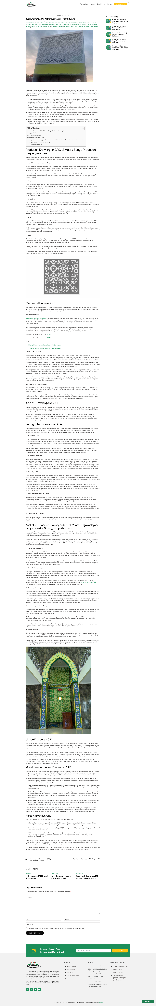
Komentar (30, 898)
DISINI (49, 334)
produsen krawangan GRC (89, 582)
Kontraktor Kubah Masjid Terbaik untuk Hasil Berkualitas (120, 34)
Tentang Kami (84, 4)
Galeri (99, 4)
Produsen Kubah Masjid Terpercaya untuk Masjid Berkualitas (120, 47)
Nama (29, 919)
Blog (104, 4)
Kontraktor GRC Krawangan (33, 24)
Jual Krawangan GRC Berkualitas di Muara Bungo (50, 18)
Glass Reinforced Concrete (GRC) (36, 318)
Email (67, 919)
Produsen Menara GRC (70, 26)
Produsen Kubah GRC (57, 26)
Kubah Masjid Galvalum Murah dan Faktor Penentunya (119, 28)
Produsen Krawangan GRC (43, 26)
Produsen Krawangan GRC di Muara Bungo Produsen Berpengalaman (47, 131)
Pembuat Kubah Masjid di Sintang (84, 859)
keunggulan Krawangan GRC (36, 137)
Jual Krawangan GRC (51, 22)
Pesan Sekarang (120, 4)
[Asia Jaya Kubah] (31, 5)
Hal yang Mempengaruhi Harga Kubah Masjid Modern (44, 345)
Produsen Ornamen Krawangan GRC (88, 26)
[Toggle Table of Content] (82, 128)
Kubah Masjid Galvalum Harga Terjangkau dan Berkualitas (119, 41)
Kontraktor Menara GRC (62, 24)
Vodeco (101, 1002)
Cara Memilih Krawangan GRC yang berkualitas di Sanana (42, 859)
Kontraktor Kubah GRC (48, 24)
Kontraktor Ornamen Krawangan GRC (80, 24)
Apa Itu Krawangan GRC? (35, 135)
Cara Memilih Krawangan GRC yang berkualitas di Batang (87, 877)
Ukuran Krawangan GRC (37, 141)
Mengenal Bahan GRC (34, 133)
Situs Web (30, 924)
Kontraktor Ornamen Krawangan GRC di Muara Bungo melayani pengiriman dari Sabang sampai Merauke (57, 139)
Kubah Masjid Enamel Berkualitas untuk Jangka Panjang (120, 21)
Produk (93, 4)
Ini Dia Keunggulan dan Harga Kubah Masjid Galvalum (44, 348)
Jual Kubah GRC (62, 22)
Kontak (109, 4)
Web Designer (30, 22)
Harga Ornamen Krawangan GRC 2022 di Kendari (61, 877)
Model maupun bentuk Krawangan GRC (41, 142)
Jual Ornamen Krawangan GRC (87, 22)
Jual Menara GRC (73, 22)
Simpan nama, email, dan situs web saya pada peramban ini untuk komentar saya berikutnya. (56, 928)
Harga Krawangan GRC (36, 144)
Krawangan (40, 22)
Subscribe (119, 950)
